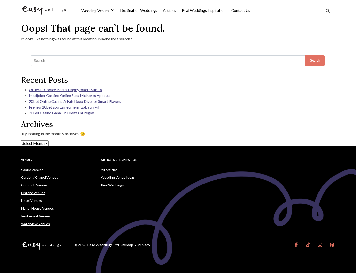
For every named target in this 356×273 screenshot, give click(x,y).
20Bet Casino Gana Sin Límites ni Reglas (62, 113)
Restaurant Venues (36, 216)
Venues (26, 159)
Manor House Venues (37, 208)
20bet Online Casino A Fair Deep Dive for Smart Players (75, 101)
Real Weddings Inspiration (203, 10)
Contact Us (240, 10)
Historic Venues (33, 193)
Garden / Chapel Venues (39, 177)
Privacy (144, 245)
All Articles (109, 170)
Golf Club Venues (34, 185)
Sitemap (126, 245)
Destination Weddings (138, 10)
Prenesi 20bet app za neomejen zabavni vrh (64, 107)
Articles (169, 10)
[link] (296, 245)
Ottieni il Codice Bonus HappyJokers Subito (65, 89)
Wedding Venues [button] (95, 10)
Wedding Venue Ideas (118, 177)
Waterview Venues (35, 224)
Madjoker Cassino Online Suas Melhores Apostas (69, 95)
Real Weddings (112, 185)
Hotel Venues (31, 201)
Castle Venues (32, 170)
